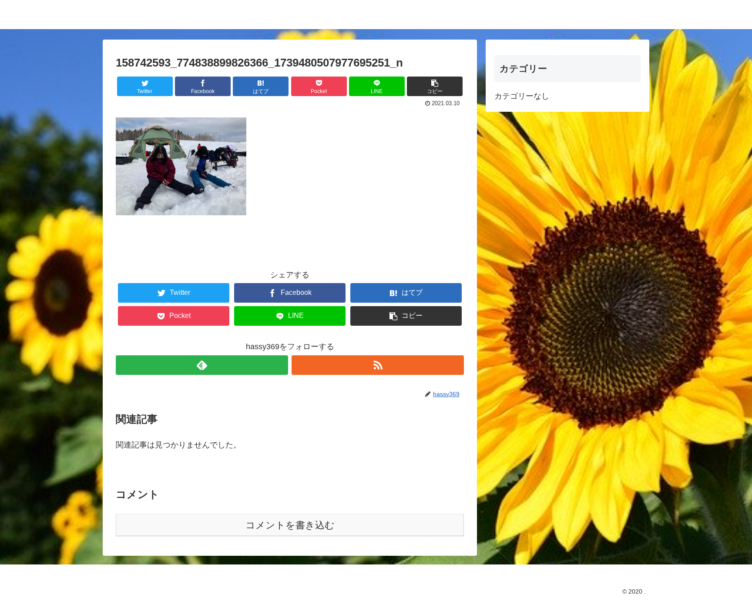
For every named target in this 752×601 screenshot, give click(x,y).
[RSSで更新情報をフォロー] (378, 365)
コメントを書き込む (290, 525)
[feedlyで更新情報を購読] (202, 365)
